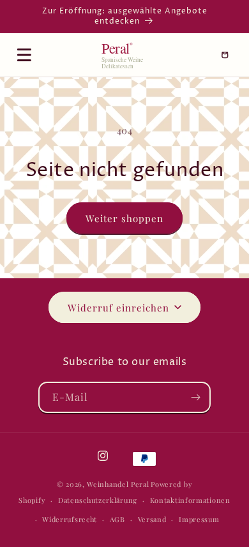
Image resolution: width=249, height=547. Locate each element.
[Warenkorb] (225, 55)
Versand (152, 519)
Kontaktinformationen (190, 500)
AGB (117, 519)
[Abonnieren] (195, 397)
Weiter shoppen (124, 218)
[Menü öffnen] (24, 55)
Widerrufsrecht (69, 519)
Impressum (199, 519)
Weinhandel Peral (118, 484)
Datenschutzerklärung (97, 500)
